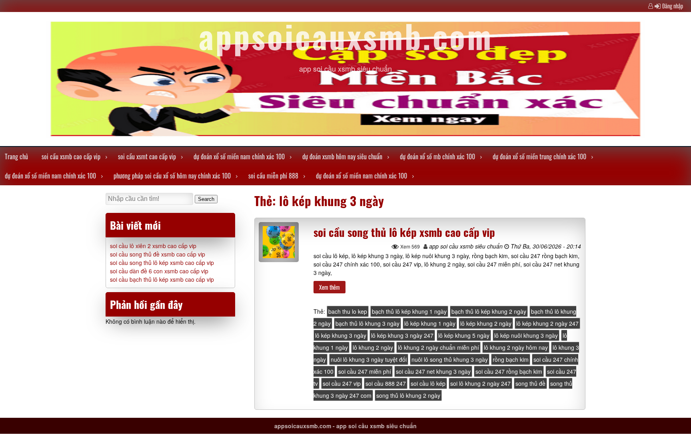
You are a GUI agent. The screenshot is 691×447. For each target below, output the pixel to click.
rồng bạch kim (511, 359)
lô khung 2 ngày (373, 347)
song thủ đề (530, 383)
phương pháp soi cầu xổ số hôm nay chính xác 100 (172, 175)
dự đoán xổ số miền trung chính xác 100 (539, 156)
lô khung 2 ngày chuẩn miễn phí (438, 347)
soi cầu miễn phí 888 (273, 175)
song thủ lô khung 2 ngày (408, 395)
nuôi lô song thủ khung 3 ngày (449, 359)
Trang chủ (16, 156)
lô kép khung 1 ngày (429, 323)
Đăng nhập (672, 6)
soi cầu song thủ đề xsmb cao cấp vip (157, 254)
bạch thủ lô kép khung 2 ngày (488, 311)
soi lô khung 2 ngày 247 (480, 383)
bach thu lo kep (347, 311)
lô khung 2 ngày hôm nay (516, 347)
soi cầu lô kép (428, 383)
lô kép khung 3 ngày (340, 335)
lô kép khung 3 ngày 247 (402, 335)
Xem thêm (329, 287)
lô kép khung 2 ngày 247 (547, 323)
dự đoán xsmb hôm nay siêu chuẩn (342, 156)
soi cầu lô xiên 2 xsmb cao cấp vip (153, 246)
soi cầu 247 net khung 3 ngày (433, 371)
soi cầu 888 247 (385, 383)
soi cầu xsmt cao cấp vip (147, 156)
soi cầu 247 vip (342, 383)
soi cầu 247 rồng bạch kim (508, 371)
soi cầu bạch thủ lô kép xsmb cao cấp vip (162, 279)
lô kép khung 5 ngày (463, 335)
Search (206, 199)
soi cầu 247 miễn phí (364, 371)
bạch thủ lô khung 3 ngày (367, 323)
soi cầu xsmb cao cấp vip (71, 156)
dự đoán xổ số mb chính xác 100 (437, 156)
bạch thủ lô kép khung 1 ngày (409, 311)
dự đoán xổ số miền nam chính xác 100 (239, 156)
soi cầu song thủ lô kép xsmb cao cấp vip (404, 232)
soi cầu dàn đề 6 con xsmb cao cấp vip (159, 271)
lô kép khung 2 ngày (485, 323)
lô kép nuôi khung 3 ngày (526, 335)
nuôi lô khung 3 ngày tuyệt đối (369, 359)
